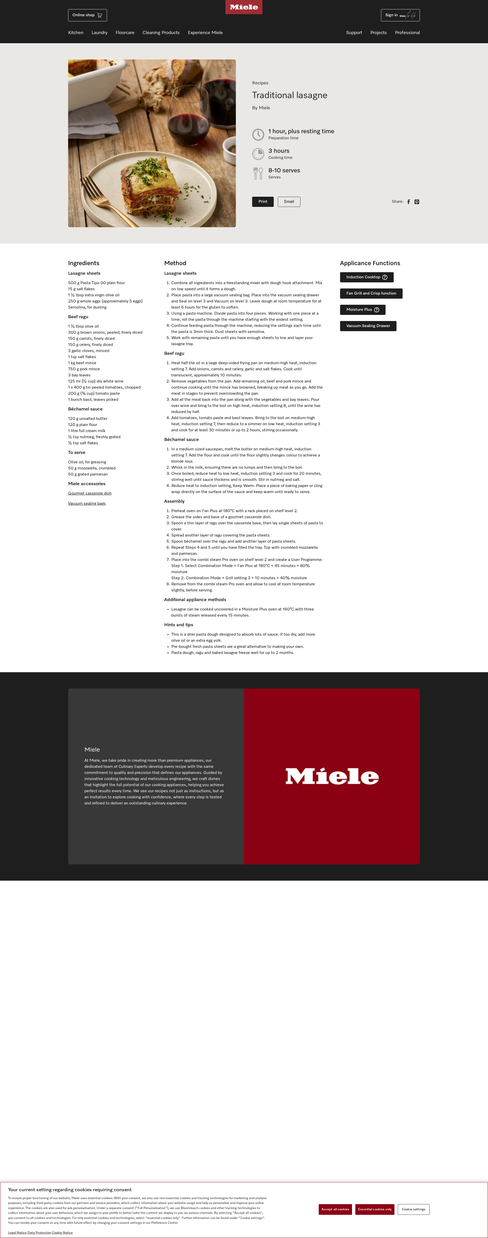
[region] (244, 1210)
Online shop (83, 15)
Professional (407, 32)
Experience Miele (205, 32)
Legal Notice (17, 1232)
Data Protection (39, 1232)
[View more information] (384, 277)
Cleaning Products (161, 32)
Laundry (100, 32)
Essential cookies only (375, 1209)
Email (289, 202)
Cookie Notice (62, 1232)
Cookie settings (413, 1209)
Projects (378, 32)
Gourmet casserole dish (90, 494)
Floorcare (125, 32)
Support (354, 32)
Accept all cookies (335, 1209)
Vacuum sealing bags (87, 504)
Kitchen (75, 32)
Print (262, 202)
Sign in (391, 15)
